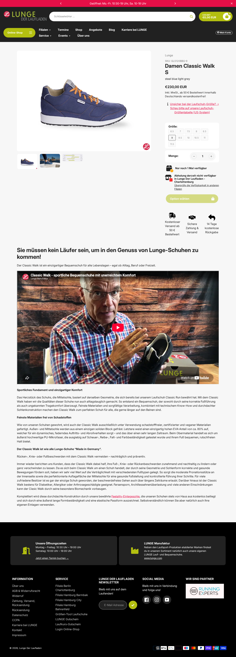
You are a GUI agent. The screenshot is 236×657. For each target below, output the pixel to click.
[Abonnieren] (133, 605)
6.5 (172, 131)
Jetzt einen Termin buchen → (52, 558)
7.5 (188, 131)
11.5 (172, 144)
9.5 (180, 137)
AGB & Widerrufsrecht (26, 591)
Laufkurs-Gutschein (68, 624)
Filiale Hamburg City (68, 600)
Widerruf (17, 596)
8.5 (204, 131)
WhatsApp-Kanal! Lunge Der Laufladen (118, 3)
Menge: (173, 156)
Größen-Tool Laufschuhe (71, 614)
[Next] (175, 3)
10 (188, 137)
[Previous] (61, 3)
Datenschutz (20, 615)
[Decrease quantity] (194, 156)
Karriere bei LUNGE (24, 625)
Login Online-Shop (67, 629)
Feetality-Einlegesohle (125, 496)
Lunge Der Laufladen (30, 648)
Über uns (18, 586)
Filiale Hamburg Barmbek (71, 595)
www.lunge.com (153, 558)
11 (204, 137)
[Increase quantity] (211, 156)
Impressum (19, 635)
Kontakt (17, 630)
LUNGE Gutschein (66, 619)
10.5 (196, 137)
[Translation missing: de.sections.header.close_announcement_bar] (231, 3)
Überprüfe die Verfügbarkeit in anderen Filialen (196, 187)
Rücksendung (21, 610)
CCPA (16, 620)
